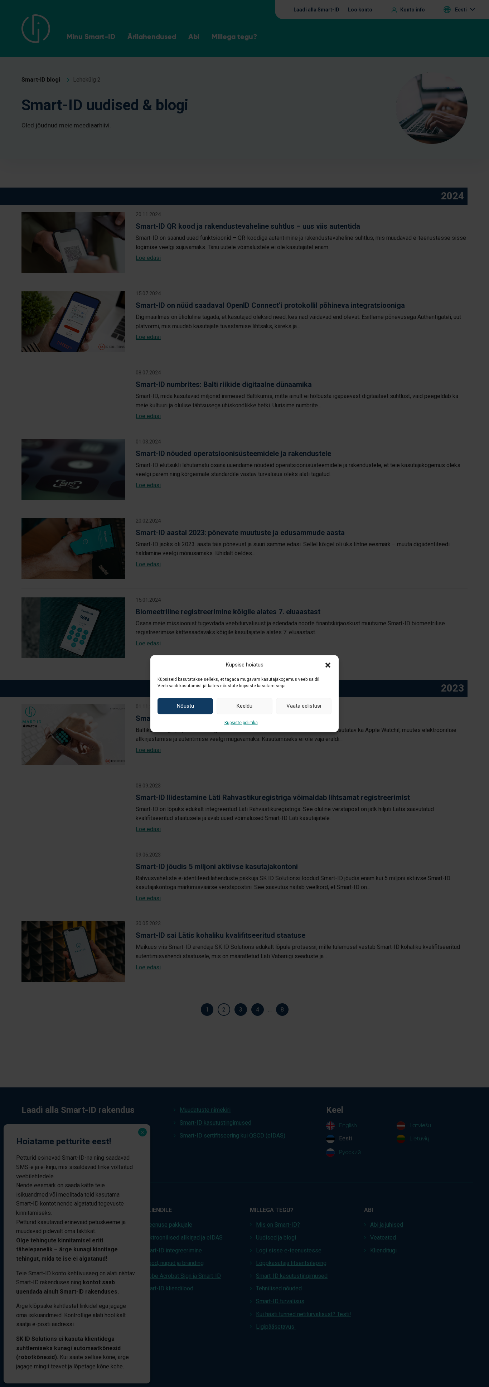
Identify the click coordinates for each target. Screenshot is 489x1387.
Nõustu (185, 706)
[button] (327, 664)
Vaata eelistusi (303, 706)
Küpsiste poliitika (241, 722)
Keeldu (244, 706)
